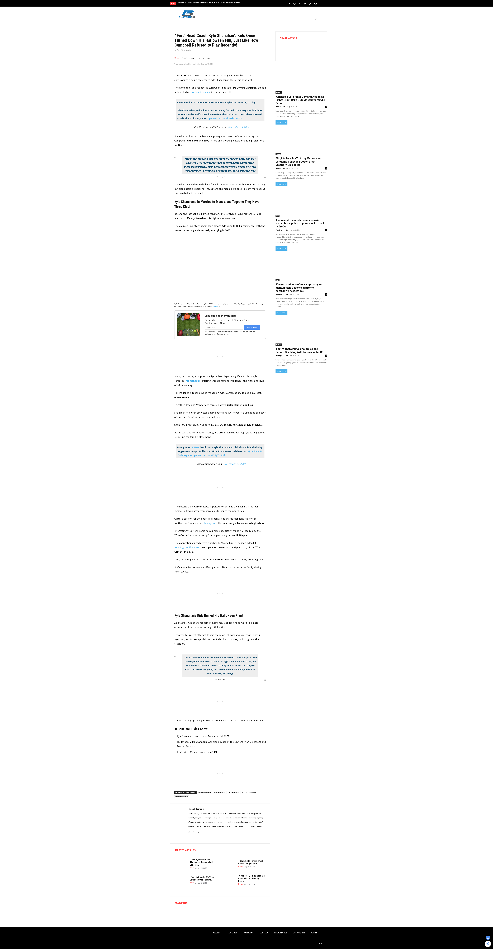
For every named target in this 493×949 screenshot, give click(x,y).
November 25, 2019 (234, 463)
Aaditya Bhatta (282, 230)
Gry (277, 216)
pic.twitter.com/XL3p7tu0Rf (209, 455)
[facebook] (189, 831)
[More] (319, 48)
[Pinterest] (299, 3)
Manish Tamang (188, 58)
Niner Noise (221, 679)
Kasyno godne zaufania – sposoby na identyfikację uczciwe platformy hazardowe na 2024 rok (299, 287)
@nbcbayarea (185, 455)
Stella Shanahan (181, 797)
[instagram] (193, 831)
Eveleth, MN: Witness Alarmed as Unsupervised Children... (201, 862)
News (176, 58)
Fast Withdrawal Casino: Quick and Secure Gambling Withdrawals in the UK (299, 350)
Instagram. (210, 523)
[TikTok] (305, 3)
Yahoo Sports (221, 177)
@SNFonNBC (255, 451)
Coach (278, 154)
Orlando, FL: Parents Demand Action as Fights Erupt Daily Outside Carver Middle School (209, 3)
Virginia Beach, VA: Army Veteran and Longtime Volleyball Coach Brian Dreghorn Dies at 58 (299, 161)
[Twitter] (310, 3)
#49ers (195, 447)
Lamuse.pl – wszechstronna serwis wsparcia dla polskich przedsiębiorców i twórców (300, 223)
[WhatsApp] (305, 48)
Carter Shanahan (204, 792)
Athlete (279, 92)
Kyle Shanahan (219, 792)
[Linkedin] (312, 48)
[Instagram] (294, 3)
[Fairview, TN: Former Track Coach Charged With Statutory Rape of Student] (229, 863)
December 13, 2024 (238, 127)
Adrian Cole (280, 107)
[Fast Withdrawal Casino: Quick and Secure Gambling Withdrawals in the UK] (301, 333)
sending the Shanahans (188, 547)
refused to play (201, 92)
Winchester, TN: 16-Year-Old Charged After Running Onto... (251, 878)
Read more (281, 122)
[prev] (251, 3)
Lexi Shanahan (233, 792)
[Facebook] (289, 3)
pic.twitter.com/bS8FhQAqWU (225, 118)
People (216, 306)
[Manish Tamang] (179, 820)
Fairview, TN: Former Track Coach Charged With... (250, 862)
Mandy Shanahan (249, 792)
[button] (316, 19)
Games (278, 344)
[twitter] (198, 831)
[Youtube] (315, 3)
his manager (193, 380)
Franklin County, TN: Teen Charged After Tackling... (202, 878)
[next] (255, 3)
